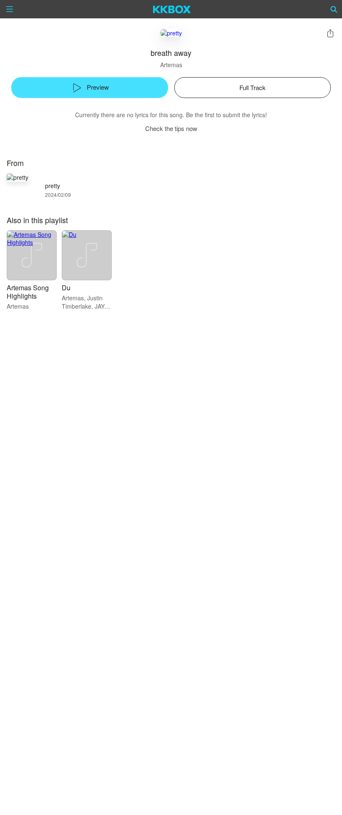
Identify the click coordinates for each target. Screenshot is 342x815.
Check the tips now (171, 128)
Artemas (171, 64)
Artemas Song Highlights (28, 292)
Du (66, 287)
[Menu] (10, 9)
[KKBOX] (172, 9)
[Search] (334, 9)
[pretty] (171, 32)
